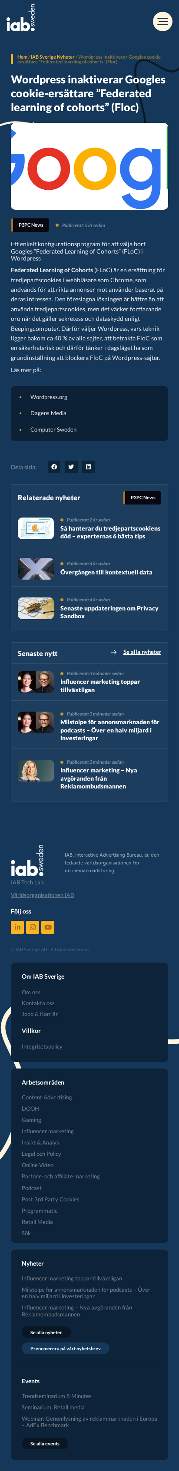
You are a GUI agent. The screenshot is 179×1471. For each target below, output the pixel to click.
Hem (22, 56)
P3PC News (31, 225)
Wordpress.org (48, 397)
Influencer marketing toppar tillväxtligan (72, 1278)
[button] (54, 467)
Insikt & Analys (40, 1142)
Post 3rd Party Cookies (51, 1199)
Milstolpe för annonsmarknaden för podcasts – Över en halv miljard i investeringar (109, 729)
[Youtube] (47, 927)
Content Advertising (47, 1097)
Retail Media (37, 1222)
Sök (26, 1233)
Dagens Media (48, 413)
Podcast (32, 1188)
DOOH (30, 1108)
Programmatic (39, 1210)
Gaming (31, 1120)
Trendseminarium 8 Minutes (57, 1396)
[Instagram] (32, 927)
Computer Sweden (53, 429)
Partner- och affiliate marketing (61, 1176)
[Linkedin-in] (17, 927)
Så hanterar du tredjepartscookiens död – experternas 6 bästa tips (110, 532)
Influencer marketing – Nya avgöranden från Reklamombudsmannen (98, 777)
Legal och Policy (41, 1154)
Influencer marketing (48, 1131)
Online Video (37, 1165)
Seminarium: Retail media (53, 1407)
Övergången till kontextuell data (106, 572)
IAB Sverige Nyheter (53, 56)
